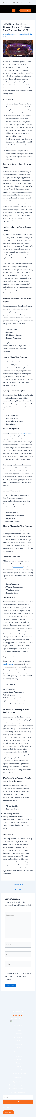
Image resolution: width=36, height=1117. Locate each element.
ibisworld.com (18, 567)
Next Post (18, 889)
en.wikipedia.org (8, 664)
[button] (30, 2)
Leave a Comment (9, 34)
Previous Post (18, 884)
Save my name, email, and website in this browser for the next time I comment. (18, 976)
